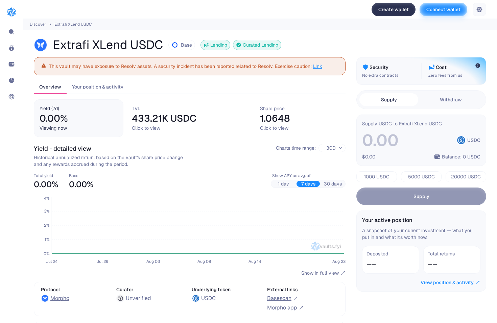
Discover (38, 24)
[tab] (78, 118)
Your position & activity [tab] (97, 87)
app (282, 307)
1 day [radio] (283, 184)
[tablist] (190, 87)
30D (331, 148)
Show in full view (320, 273)
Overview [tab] (50, 87)
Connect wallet (443, 9)
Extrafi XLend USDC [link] (73, 24)
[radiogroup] (308, 184)
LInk (317, 66)
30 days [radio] (333, 184)
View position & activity (447, 282)
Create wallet (393, 9)
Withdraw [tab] (451, 100)
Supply (421, 196)
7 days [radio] (308, 184)
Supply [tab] (389, 100)
